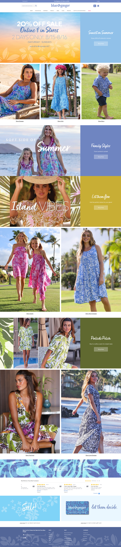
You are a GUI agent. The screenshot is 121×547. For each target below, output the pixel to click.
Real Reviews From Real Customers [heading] (30, 480)
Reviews (85, 540)
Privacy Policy (67, 542)
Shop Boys (101, 121)
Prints (50, 542)
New (50, 532)
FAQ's (65, 536)
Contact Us (85, 532)
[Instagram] (23, 538)
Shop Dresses (20, 121)
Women (50, 536)
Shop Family (29, 313)
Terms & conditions (68, 540)
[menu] (60, 11)
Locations (85, 538)
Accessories (51, 544)
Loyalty (98, 1)
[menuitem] (31, 11)
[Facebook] (25, 538)
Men (49, 540)
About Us (85, 536)
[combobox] (29, 6)
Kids (49, 538)
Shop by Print (60, 468)
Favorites (50, 534)
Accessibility (66, 544)
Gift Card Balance (67, 538)
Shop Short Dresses (91, 313)
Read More (56, 490)
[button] (94, 6)
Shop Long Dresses (91, 455)
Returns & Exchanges (68, 532)
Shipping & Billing (67, 534)
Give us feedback (86, 534)
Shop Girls (60, 121)
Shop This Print (30, 455)
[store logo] (60, 6)
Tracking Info (24, 1)
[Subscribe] (45, 535)
